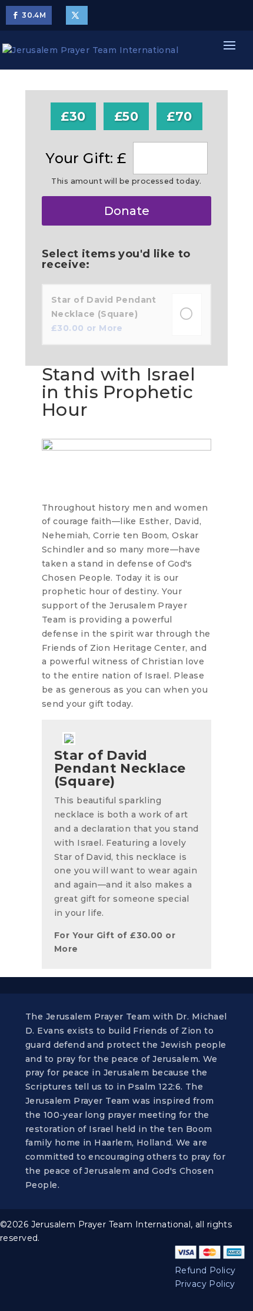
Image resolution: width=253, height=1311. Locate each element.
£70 (179, 116)
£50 (126, 116)
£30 (73, 116)
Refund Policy (205, 1270)
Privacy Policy (205, 1284)
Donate (126, 211)
